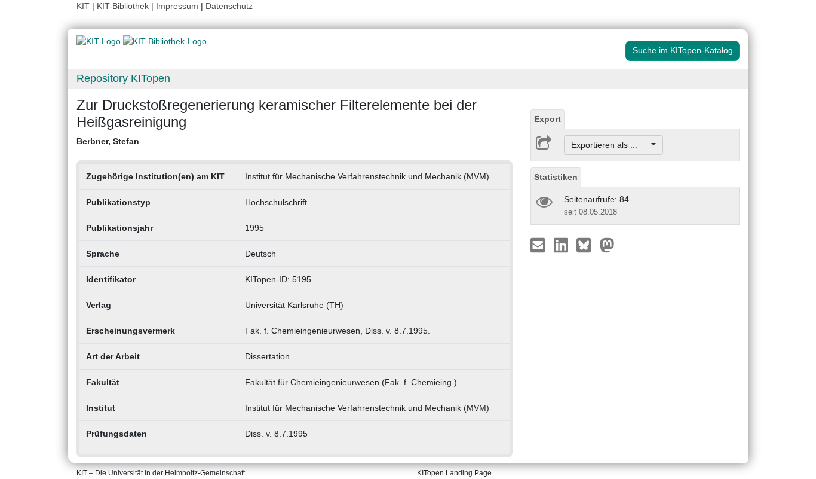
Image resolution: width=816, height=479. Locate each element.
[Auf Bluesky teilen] (586, 244)
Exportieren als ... (610, 145)
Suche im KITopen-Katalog (683, 50)
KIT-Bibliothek (124, 6)
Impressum (177, 6)
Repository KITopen (123, 78)
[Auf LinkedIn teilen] (562, 244)
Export (547, 119)
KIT (83, 6)
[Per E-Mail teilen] (539, 244)
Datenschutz (229, 6)
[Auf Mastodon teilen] (607, 244)
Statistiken (556, 177)
